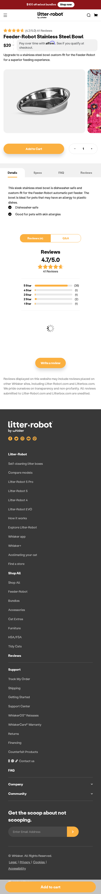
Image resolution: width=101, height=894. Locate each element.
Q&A (65, 238)
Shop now (66, 4)
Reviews (86, 172)
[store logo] (50, 15)
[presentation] (50, 625)
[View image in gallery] (44, 101)
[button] (5, 15)
